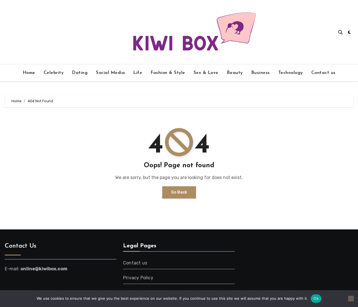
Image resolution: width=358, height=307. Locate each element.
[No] (351, 298)
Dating (80, 73)
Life (137, 73)
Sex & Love (206, 73)
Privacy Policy (138, 277)
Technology (290, 73)
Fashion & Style (167, 73)
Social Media (110, 73)
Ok (316, 298)
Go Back (179, 192)
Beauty (235, 73)
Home (29, 73)
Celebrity (54, 73)
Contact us (323, 73)
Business (260, 73)
